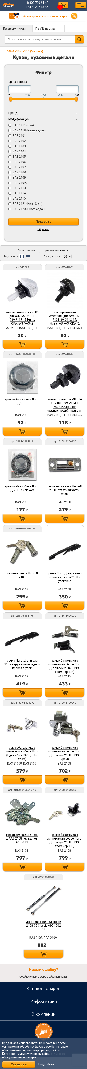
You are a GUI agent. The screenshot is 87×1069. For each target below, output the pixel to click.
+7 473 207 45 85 (36, 7)
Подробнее (46, 1064)
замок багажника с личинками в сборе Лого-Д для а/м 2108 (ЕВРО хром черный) (64, 840)
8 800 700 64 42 (37, 2)
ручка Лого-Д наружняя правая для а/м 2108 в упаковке (65, 577)
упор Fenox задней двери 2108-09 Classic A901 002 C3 (43, 925)
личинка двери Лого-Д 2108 (22, 575)
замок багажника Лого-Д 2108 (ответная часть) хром (64, 490)
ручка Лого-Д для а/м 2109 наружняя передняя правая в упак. (22, 664)
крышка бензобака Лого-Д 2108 (22, 401)
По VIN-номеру (45, 28)
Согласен (19, 1064)
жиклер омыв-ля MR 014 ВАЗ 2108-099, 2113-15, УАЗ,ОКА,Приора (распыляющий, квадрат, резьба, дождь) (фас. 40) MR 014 (64, 409)
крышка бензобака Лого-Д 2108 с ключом (22, 488)
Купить (22, 344)
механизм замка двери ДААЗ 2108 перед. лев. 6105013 (22, 838)
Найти (79, 39)
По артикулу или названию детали (18, 28)
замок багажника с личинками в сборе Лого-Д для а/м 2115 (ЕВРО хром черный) (64, 666)
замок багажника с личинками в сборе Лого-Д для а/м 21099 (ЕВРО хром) (22, 753)
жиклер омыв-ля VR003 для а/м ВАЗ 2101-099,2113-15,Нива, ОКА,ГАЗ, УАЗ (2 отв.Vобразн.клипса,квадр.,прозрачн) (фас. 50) (30, 321)
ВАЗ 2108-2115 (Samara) (24, 51)
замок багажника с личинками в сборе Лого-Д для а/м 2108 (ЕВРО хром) (64, 753)
